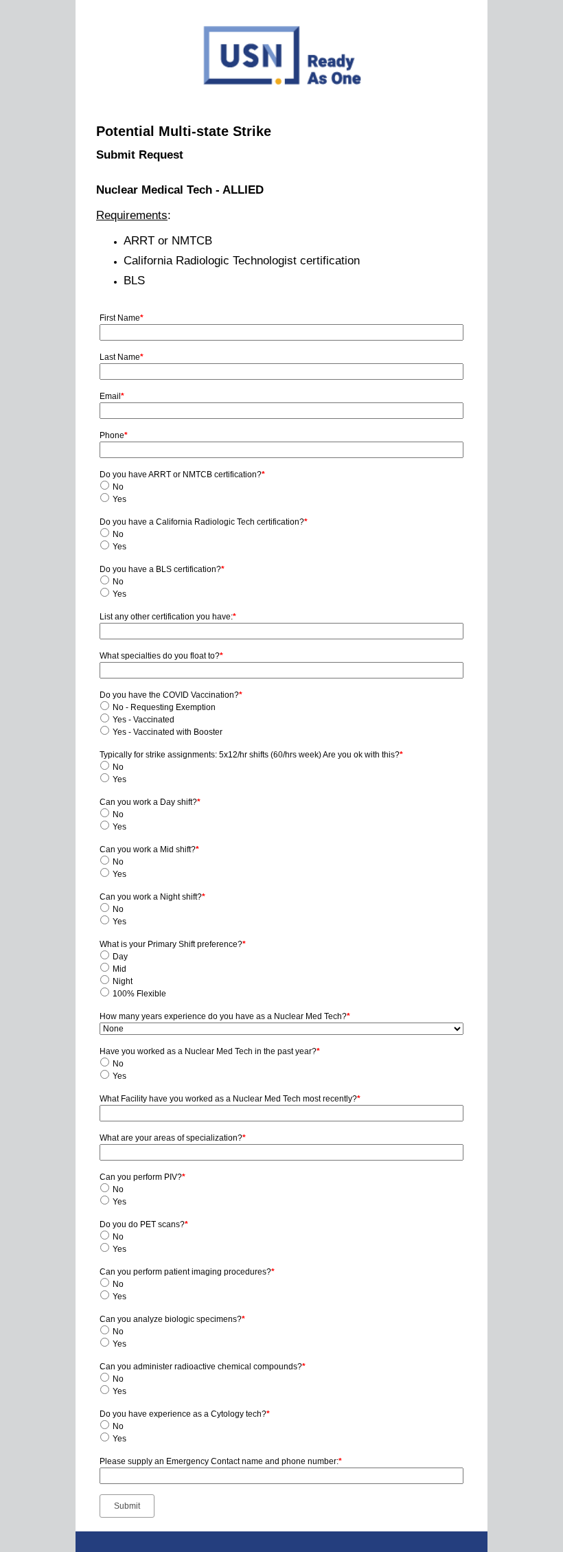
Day (120, 956)
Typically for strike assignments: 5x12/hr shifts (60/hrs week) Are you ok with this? (251, 755)
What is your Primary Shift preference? (173, 944)
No (118, 487)
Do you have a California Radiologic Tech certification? (204, 522)
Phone (114, 435)
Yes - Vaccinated (143, 719)
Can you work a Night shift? (152, 897)
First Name (121, 318)
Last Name (121, 357)
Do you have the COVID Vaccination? (171, 695)
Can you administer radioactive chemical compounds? (203, 1366)
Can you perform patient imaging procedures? (187, 1272)
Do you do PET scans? (144, 1224)
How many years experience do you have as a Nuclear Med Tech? (225, 1016)
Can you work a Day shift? (150, 802)
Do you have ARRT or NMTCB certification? (182, 474)
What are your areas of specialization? (173, 1138)
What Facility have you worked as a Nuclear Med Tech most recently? (230, 1099)
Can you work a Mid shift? (149, 849)
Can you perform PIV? (142, 1177)
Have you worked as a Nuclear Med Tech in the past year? (210, 1051)
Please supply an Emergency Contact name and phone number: (221, 1461)
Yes (119, 499)
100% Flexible (139, 993)
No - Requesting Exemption (164, 707)
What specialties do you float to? (161, 656)
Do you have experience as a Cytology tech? (185, 1414)
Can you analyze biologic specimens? (172, 1319)
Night (123, 981)
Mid (119, 969)
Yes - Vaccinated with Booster (167, 732)
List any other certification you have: (168, 616)
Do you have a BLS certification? (162, 569)
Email (112, 396)
